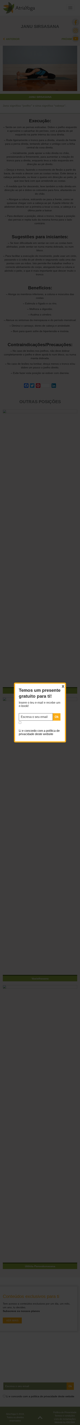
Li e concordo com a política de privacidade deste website (39, 732)
